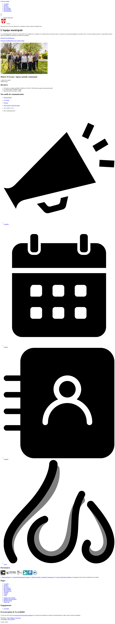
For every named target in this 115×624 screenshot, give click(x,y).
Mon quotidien (7, 9)
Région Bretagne (6, 577)
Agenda (6, 5)
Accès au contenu (5, 1)
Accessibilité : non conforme (8, 619)
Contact (6, 593)
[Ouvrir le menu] (1, 15)
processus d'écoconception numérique (23, 615)
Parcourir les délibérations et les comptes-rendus (12, 40)
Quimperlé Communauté (47, 577)
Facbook (6, 103)
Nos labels (6, 608)
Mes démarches (7, 11)
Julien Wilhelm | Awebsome (14, 618)
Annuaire (6, 592)
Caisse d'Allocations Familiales (63, 577)
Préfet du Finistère (36, 577)
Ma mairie (6, 6)
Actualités (6, 4)
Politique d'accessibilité (9, 597)
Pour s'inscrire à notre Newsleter (12, 105)
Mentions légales (8, 600)
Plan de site (6, 602)
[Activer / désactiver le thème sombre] (1, 14)
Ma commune (7, 8)
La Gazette (6, 100)
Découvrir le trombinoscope (7, 38)
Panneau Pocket (8, 97)
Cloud (5, 595)
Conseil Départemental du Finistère (21, 577)
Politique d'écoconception (10, 599)
